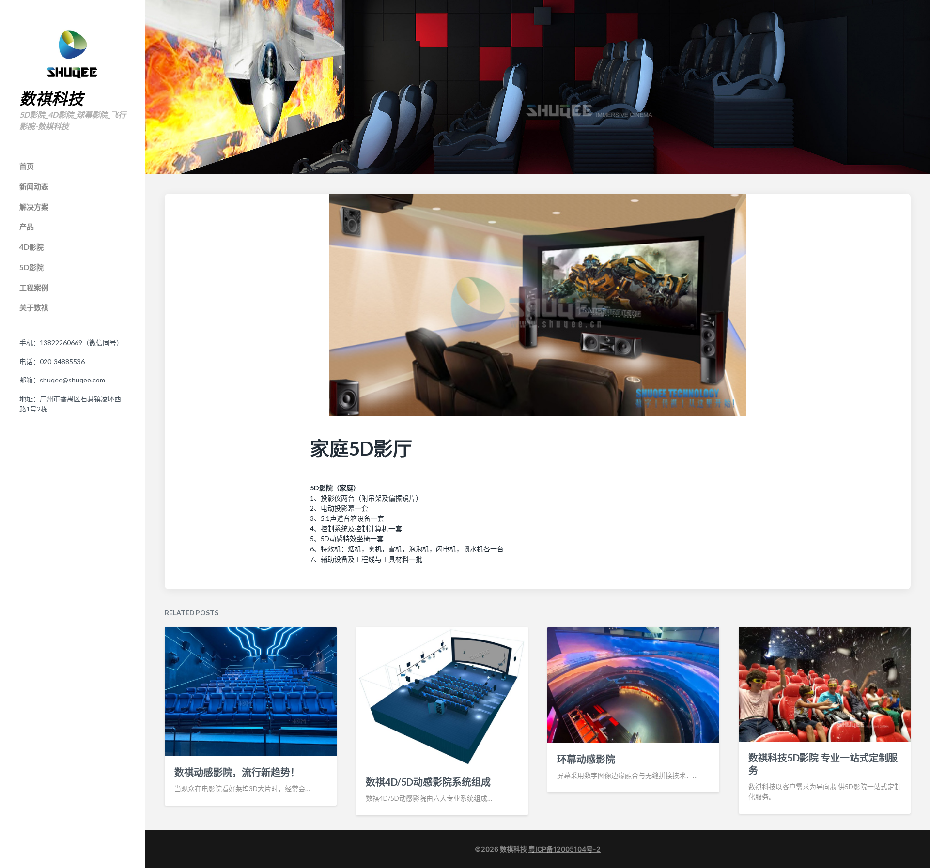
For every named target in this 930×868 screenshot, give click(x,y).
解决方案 (33, 206)
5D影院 (31, 267)
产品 (26, 226)
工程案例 (33, 287)
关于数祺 (33, 307)
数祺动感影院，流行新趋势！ (237, 772)
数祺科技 (51, 99)
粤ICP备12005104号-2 (564, 849)
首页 (26, 166)
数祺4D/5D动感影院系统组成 (428, 782)
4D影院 (31, 247)
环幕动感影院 (586, 759)
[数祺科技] (72, 54)
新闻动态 (33, 186)
